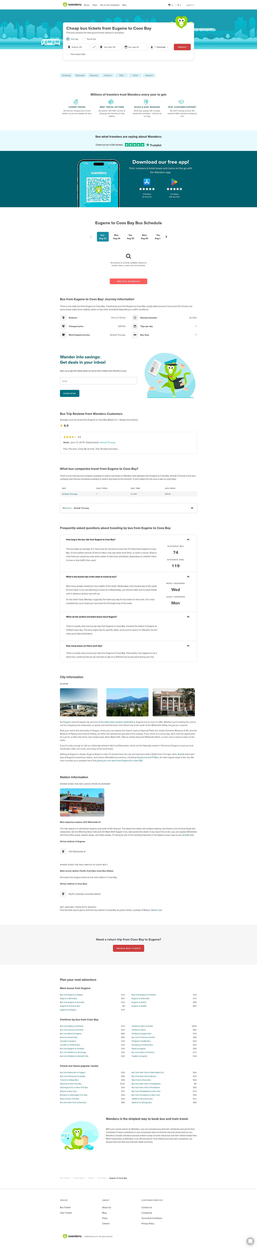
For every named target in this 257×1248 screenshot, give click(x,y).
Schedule (66, 75)
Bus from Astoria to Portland (71, 1030)
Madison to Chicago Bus (142, 1102)
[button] (170, 5)
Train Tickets (66, 1213)
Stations (149, 75)
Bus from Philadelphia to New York (146, 1091)
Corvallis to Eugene (68, 1041)
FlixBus (155, 757)
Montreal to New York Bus (71, 1084)
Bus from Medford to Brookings (73, 1052)
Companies (146, 1213)
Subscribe (69, 393)
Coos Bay (102, 1178)
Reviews (94, 75)
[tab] (74, 40)
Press (104, 1218)
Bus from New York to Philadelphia (146, 1084)
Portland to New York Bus (142, 1026)
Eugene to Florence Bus (70, 1006)
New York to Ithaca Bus (141, 1080)
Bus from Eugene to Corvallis (72, 1002)
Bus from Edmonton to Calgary (72, 1072)
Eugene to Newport (68, 1010)
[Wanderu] (72, 4)
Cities (135, 75)
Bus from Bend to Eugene (71, 1033)
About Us (106, 1207)
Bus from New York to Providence (146, 1087)
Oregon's (67, 722)
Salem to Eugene (139, 1048)
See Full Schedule (128, 281)
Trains (94, 5)
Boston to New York (68, 1091)
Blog (124, 5)
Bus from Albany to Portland (71, 1026)
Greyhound (142, 757)
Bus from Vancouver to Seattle (72, 1076)
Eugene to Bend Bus (68, 998)
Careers (105, 1223)
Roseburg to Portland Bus (142, 1045)
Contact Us (146, 1207)
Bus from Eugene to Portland (144, 995)
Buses (86, 5)
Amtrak (181, 754)
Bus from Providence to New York (146, 1095)
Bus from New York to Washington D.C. (148, 1072)
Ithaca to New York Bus (69, 1099)
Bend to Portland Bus (69, 1037)
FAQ (121, 75)
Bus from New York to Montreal (73, 1102)
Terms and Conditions (151, 1218)
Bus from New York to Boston (144, 1076)
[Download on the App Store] (147, 182)
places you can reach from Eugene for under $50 (120, 760)
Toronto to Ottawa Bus (69, 1080)
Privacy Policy (147, 1223)
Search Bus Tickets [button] (128, 948)
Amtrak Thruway (107, 442)
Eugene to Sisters (139, 1002)
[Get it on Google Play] (174, 182)
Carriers (107, 75)
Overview (80, 75)
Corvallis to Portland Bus (70, 1045)
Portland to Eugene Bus (141, 1033)
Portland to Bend (139, 1030)
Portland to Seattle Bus (141, 1041)
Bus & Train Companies (110, 5)
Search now (156, 910)
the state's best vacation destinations (118, 722)
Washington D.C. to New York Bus (74, 1087)
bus (116, 757)
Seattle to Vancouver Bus (142, 1099)
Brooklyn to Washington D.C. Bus (73, 1095)
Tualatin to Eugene (139, 1056)
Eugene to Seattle (139, 1006)
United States (78, 1178)
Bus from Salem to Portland (143, 1052)
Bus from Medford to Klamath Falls (74, 1056)
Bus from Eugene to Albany (71, 995)
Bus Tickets (65, 1178)
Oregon (91, 1178)
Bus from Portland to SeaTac (143, 1037)
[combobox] (78, 47)
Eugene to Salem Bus (141, 998)
